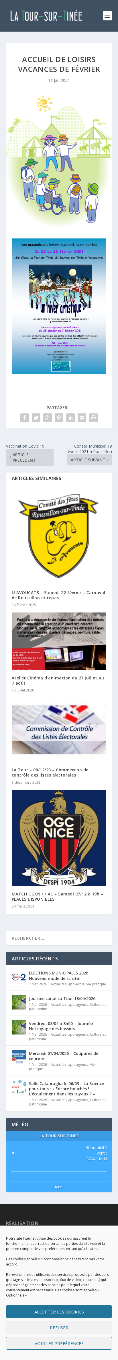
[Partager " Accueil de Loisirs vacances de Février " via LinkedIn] (70, 417)
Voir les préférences (59, 1343)
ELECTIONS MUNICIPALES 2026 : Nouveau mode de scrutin (60, 975)
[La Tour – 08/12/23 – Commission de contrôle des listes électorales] (59, 730)
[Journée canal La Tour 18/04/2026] (19, 1002)
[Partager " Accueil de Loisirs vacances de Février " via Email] (82, 417)
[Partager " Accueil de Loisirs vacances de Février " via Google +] (47, 417)
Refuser (59, 1327)
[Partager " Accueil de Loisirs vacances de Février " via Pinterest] (59, 417)
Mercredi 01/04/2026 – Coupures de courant (63, 1056)
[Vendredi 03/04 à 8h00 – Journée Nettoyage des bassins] (19, 1027)
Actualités (58, 984)
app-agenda (78, 1004)
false (59, 1187)
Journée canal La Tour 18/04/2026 (62, 998)
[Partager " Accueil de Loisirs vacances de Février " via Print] (93, 417)
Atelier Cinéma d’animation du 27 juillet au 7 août (58, 680)
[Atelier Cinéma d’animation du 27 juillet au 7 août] (59, 640)
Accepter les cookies (59, 1312)
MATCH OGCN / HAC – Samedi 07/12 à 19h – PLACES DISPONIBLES (57, 896)
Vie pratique (96, 984)
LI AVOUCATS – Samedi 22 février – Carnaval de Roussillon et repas (58, 595)
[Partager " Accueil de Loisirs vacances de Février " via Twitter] (36, 417)
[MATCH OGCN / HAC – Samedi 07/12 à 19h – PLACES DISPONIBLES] (59, 838)
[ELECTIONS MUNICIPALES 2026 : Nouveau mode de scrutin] (19, 977)
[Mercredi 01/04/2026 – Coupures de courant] (19, 1057)
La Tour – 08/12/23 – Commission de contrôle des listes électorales (50, 772)
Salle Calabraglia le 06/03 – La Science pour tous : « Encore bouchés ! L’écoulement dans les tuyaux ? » (66, 1089)
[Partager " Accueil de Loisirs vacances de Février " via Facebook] (24, 417)
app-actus (76, 984)
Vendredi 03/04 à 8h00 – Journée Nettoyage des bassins (61, 1026)
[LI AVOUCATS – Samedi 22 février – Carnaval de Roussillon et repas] (59, 537)
